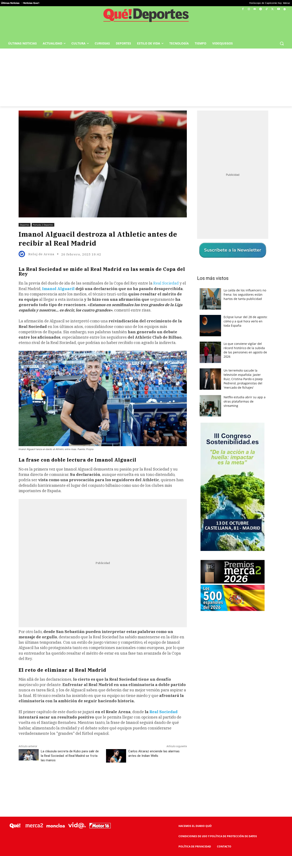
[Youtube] (278, 9)
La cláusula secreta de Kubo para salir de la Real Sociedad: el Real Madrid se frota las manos (70, 755)
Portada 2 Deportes (43, 224)
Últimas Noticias (10, 2)
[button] (282, 43)
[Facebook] (242, 9)
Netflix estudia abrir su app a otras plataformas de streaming (244, 401)
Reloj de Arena (41, 254)
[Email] (112, 779)
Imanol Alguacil (58, 288)
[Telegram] (260, 9)
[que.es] (145, 16)
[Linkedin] (102, 779)
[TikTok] (266, 9)
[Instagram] (248, 9)
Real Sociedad (166, 283)
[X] (272, 9)
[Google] (284, 9)
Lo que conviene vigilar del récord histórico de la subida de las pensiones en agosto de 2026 (245, 350)
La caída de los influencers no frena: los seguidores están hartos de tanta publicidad (245, 294)
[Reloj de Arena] (23, 254)
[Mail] (254, 9)
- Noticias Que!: (31, 2)
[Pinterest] (73, 779)
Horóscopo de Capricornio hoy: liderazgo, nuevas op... (244, 3)
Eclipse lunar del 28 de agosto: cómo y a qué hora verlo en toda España (245, 321)
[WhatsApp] (83, 779)
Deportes (24, 224)
